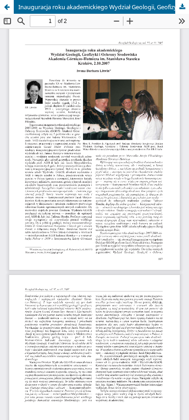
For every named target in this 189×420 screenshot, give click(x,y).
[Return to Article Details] (7, 7)
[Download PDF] (182, 7)
